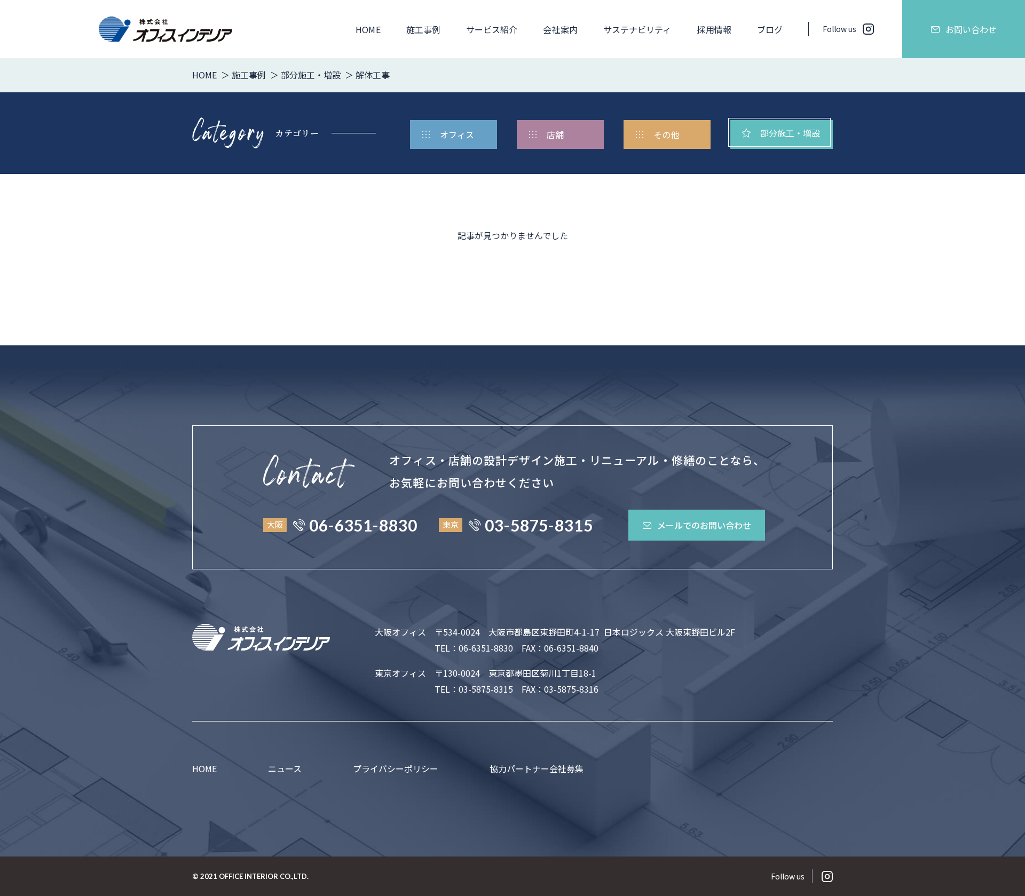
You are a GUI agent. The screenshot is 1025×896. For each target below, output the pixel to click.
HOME (368, 29)
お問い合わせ (971, 29)
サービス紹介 (491, 29)
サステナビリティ (637, 29)
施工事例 (423, 29)
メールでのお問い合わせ (704, 525)
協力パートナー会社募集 (537, 768)
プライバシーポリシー (395, 768)
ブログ (770, 29)
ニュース (285, 768)
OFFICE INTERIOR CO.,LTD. (264, 876)
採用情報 (714, 29)
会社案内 (560, 29)
